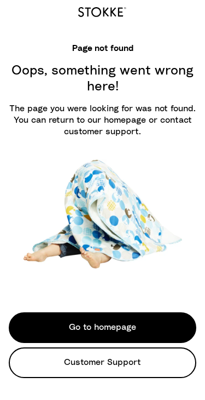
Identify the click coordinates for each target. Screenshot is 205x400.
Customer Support (102, 362)
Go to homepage (102, 327)
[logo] (102, 10)
